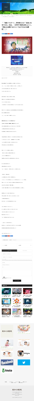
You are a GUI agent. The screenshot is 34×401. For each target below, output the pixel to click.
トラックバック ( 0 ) (25, 250)
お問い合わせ (21, 382)
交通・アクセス (13, 382)
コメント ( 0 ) (9, 250)
